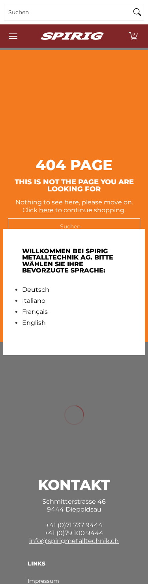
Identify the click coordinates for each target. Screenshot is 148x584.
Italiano (33, 300)
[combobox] (67, 12)
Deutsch (35, 289)
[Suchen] (137, 12)
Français (35, 311)
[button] (133, 36)
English (34, 322)
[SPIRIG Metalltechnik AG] (72, 36)
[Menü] (12, 36)
